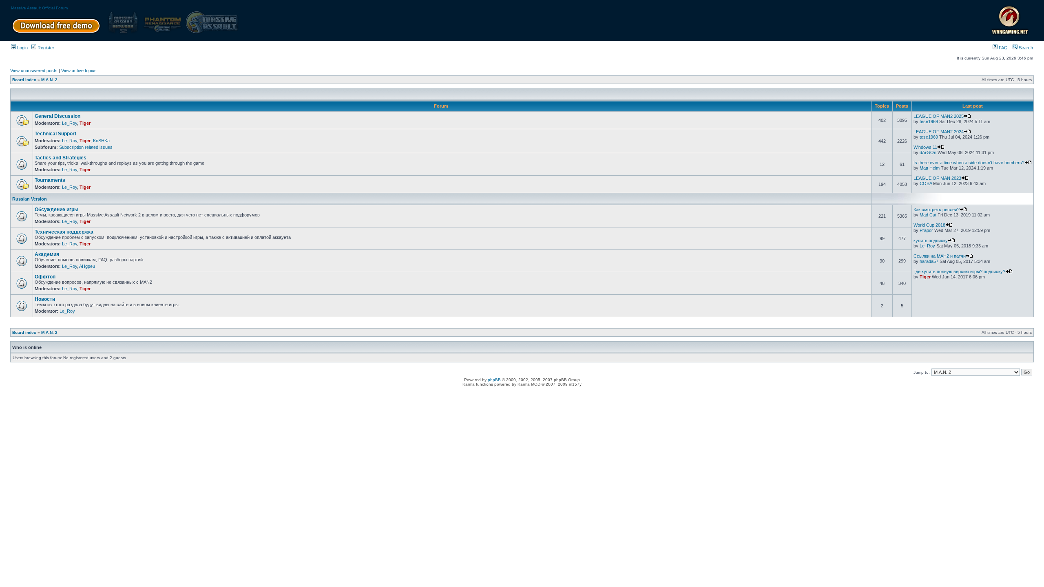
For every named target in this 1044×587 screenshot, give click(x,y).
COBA (926, 183)
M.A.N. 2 (49, 79)
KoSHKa (101, 140)
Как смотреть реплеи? (937, 209)
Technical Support (55, 134)
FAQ (1003, 47)
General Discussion (57, 116)
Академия (47, 254)
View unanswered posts (34, 70)
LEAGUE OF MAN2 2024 (939, 131)
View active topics (79, 70)
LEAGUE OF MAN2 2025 (939, 116)
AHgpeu (87, 266)
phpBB (494, 379)
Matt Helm (930, 168)
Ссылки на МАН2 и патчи (940, 256)
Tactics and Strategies (60, 158)
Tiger (85, 123)
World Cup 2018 (929, 225)
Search (1025, 47)
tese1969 (929, 121)
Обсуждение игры (56, 209)
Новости (45, 299)
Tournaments (50, 180)
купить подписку (931, 240)
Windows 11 (925, 147)
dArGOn (928, 152)
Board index (24, 79)
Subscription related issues (86, 147)
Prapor (926, 230)
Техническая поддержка (64, 232)
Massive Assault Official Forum (39, 8)
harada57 (929, 261)
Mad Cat (928, 214)
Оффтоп (45, 277)
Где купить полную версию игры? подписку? (959, 271)
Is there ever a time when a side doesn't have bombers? (969, 162)
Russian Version (29, 198)
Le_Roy (69, 123)
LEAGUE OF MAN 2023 (937, 178)
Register (45, 47)
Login (22, 47)
